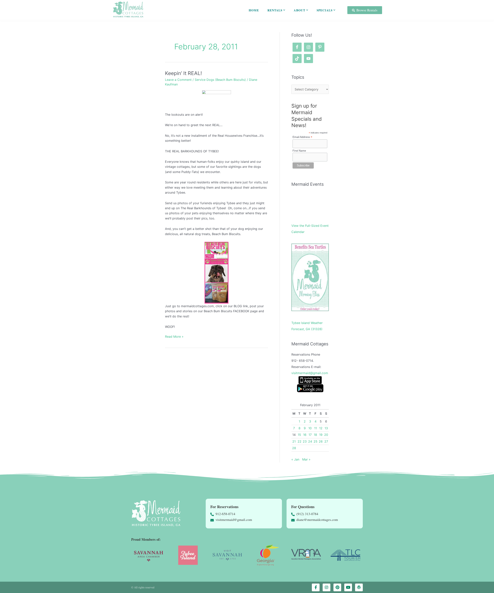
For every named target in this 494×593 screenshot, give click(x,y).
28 (294, 448)
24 (310, 441)
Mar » (306, 459)
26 (321, 441)
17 (310, 435)
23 (305, 441)
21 (294, 441)
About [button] (299, 10)
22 (299, 441)
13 (326, 428)
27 (326, 441)
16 (304, 435)
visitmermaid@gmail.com (309, 373)
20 (326, 435)
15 (299, 435)
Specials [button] (324, 10)
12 (320, 428)
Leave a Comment (178, 80)
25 (315, 441)
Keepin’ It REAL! (183, 73)
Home (254, 10)
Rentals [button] (275, 10)
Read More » (174, 336)
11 (315, 428)
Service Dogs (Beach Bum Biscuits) (220, 80)
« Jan (295, 459)
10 (310, 428)
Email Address (302, 137)
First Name (299, 150)
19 (320, 435)
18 (315, 435)
